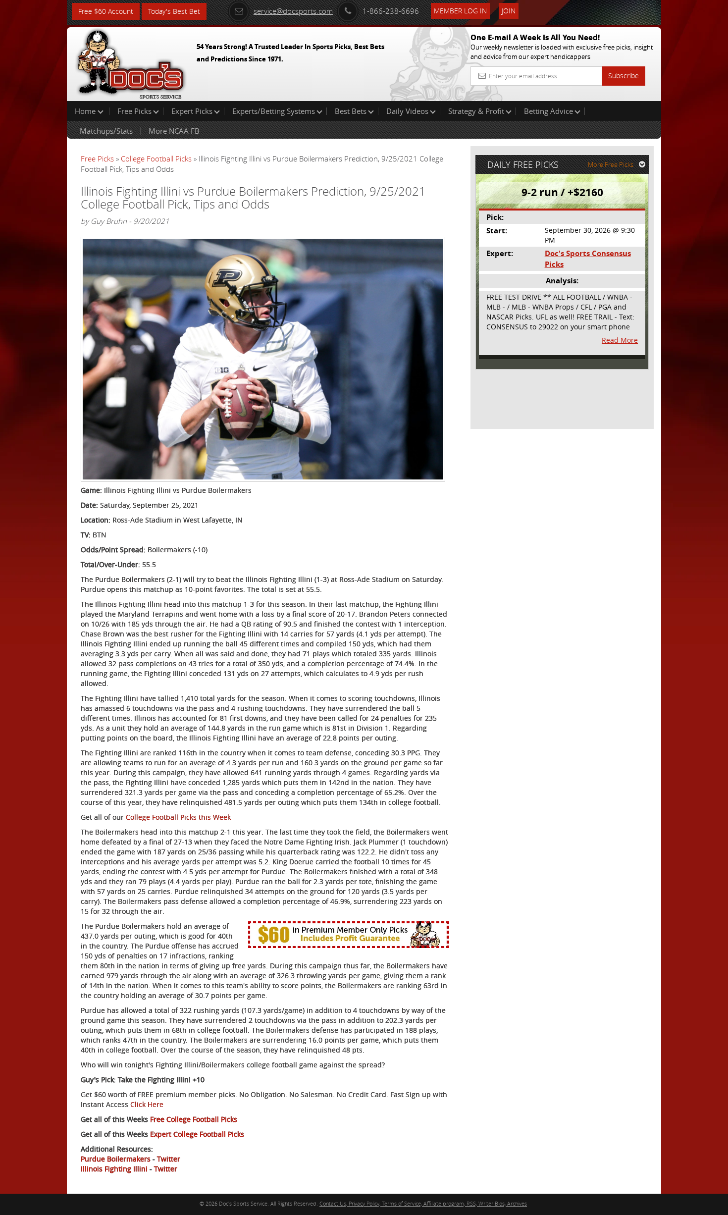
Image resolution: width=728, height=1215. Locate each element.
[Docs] (130, 62)
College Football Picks (156, 158)
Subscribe (623, 75)
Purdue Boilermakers (116, 1158)
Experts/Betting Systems (273, 111)
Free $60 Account (105, 11)
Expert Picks (191, 111)
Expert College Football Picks (197, 1134)
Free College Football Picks (193, 1119)
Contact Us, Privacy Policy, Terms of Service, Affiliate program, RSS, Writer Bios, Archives (423, 1203)
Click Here (146, 1104)
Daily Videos (407, 111)
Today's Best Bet (174, 11)
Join (509, 10)
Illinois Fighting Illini (114, 1168)
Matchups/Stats (106, 131)
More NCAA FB (174, 131)
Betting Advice (548, 111)
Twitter (168, 1158)
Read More (620, 340)
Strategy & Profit (476, 111)
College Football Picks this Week (178, 817)
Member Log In (460, 10)
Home (86, 111)
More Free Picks (610, 164)
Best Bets (350, 111)
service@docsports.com (293, 11)
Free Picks (134, 111)
